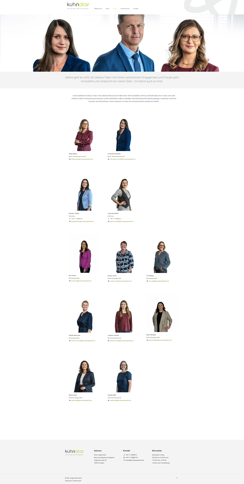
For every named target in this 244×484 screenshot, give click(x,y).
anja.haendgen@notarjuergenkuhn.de (160, 340)
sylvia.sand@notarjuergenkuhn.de (81, 400)
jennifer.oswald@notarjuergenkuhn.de (122, 341)
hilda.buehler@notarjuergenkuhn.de (82, 159)
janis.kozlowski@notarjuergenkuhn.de (121, 221)
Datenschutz (77, 481)
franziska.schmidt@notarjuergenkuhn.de (122, 159)
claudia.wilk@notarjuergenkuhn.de (120, 400)
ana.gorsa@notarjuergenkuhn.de (81, 281)
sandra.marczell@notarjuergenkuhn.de (83, 341)
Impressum (68, 481)
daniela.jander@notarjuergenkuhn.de (82, 221)
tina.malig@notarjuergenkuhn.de (159, 281)
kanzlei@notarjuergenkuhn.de (135, 460)
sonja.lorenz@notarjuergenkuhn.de (121, 281)
